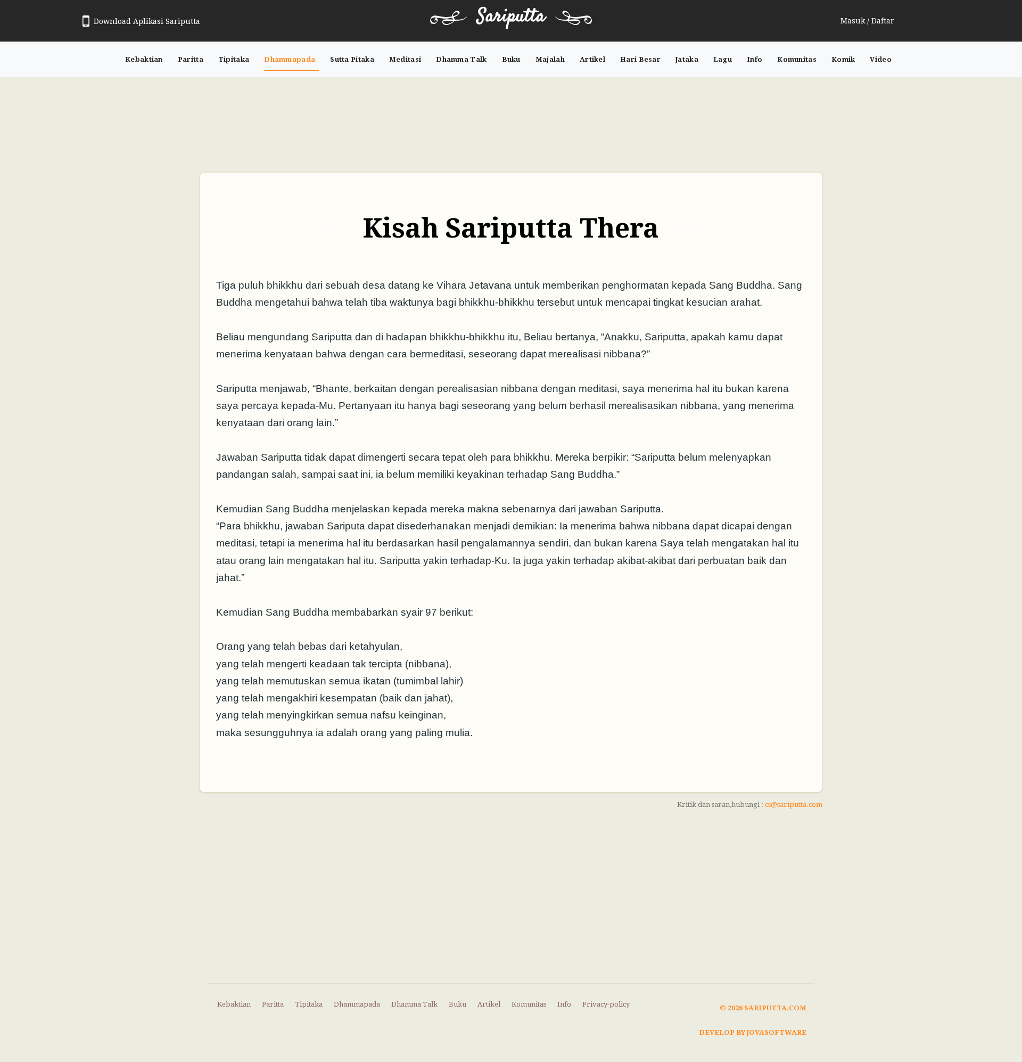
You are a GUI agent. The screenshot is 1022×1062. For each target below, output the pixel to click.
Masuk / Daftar (867, 21)
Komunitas (797, 59)
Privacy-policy (606, 1004)
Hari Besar (640, 59)
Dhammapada (289, 59)
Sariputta (511, 16)
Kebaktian (144, 59)
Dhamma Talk (461, 59)
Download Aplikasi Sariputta (147, 21)
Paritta (190, 59)
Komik (843, 59)
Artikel (592, 59)
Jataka (686, 59)
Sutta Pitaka (352, 59)
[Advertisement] (511, 119)
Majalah (550, 59)
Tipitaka (233, 59)
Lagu (722, 59)
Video (881, 59)
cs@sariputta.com (793, 804)
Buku (511, 59)
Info (754, 59)
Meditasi (405, 59)
